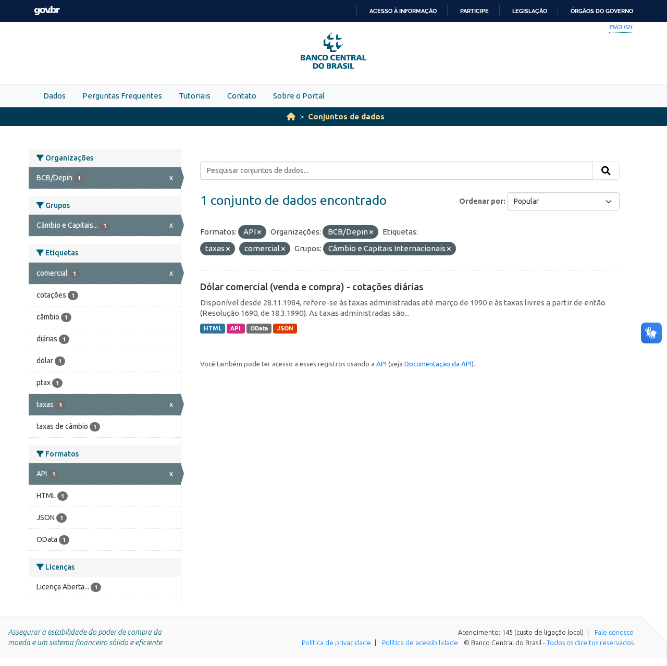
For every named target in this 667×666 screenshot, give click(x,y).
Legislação (529, 11)
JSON (285, 328)
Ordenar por (481, 201)
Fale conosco (614, 632)
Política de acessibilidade (420, 642)
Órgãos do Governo (602, 11)
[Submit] (606, 171)
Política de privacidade (336, 642)
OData (259, 328)
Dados (54, 95)
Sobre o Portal (299, 95)
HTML (212, 328)
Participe (474, 11)
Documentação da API (438, 363)
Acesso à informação (403, 11)
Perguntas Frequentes (122, 95)
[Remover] (259, 232)
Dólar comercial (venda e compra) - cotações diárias (312, 286)
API (235, 328)
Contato (241, 95)
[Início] (291, 116)
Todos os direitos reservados (590, 642)
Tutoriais (195, 95)
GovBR (47, 11)
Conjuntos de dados (346, 116)
